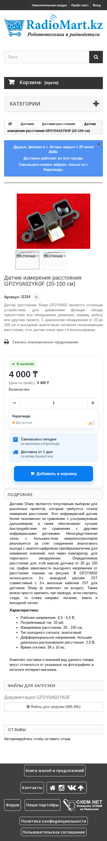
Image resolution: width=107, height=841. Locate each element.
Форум (12, 804)
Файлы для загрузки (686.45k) (55, 707)
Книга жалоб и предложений (55, 770)
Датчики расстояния (58, 124)
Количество (19, 389)
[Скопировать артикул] (36, 297)
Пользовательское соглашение (53, 832)
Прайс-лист (80, 5)
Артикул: (12, 297)
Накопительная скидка (49, 5)
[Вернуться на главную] (10, 124)
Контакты (32, 787)
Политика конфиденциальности (53, 821)
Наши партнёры (42, 804)
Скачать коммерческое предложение (45, 342)
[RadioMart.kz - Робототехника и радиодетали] (53, 25)
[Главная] (53, 787)
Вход (97, 5)
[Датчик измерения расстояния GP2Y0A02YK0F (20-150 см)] (27, 260)
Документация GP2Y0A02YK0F (37, 697)
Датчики (27, 124)
